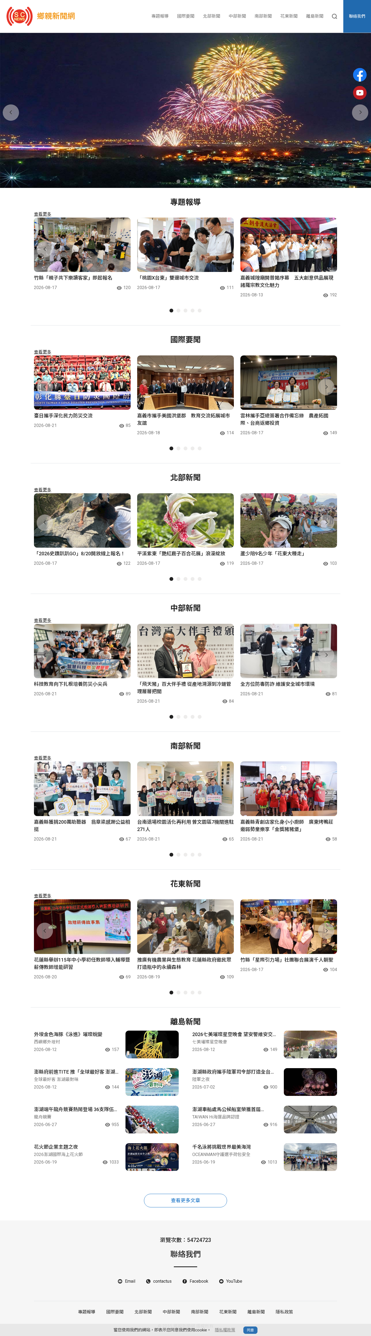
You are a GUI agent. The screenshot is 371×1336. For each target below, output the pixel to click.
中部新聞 (237, 16)
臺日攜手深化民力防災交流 (63, 416)
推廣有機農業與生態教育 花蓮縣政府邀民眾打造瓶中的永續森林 (184, 963)
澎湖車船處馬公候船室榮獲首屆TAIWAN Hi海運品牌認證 (226, 1109)
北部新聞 (211, 16)
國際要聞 (185, 16)
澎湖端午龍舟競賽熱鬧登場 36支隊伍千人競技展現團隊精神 (76, 1109)
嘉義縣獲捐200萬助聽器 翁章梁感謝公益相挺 (82, 825)
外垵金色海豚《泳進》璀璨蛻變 (68, 1034)
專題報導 (160, 16)
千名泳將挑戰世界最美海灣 (221, 1147)
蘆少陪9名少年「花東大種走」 (273, 553)
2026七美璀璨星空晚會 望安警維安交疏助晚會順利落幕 (232, 1034)
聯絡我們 (357, 16)
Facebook (199, 1281)
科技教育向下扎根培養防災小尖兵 (70, 684)
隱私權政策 (225, 1330)
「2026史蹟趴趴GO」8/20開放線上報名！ (79, 553)
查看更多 (42, 214)
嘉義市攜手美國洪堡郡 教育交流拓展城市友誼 (183, 419)
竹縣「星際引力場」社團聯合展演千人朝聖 (286, 960)
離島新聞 (314, 16)
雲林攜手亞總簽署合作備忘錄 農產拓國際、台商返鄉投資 (284, 419)
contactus (162, 1281)
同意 (250, 1330)
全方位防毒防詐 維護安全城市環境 (277, 684)
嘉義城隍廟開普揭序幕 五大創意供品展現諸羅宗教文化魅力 (286, 281)
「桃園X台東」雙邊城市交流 (168, 278)
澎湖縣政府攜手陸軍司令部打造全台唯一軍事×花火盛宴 (233, 1072)
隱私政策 (284, 1312)
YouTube (234, 1281)
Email (130, 1281)
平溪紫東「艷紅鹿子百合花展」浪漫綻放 (181, 553)
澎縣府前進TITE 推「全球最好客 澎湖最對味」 (74, 1072)
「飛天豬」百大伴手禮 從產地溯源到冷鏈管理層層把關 (184, 687)
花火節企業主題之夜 (56, 1147)
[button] (178, 181)
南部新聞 (263, 16)
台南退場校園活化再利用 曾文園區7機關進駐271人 (185, 825)
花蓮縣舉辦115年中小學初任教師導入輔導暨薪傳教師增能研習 (82, 963)
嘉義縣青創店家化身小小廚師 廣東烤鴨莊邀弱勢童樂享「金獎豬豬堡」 (286, 825)
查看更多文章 (185, 1200)
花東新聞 (289, 16)
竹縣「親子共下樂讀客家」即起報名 (73, 278)
